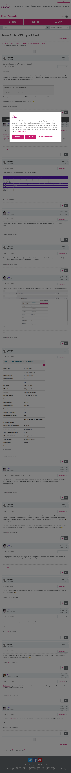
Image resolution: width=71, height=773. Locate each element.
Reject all (31, 136)
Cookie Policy (21, 131)
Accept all (18, 136)
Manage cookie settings (46, 136)
